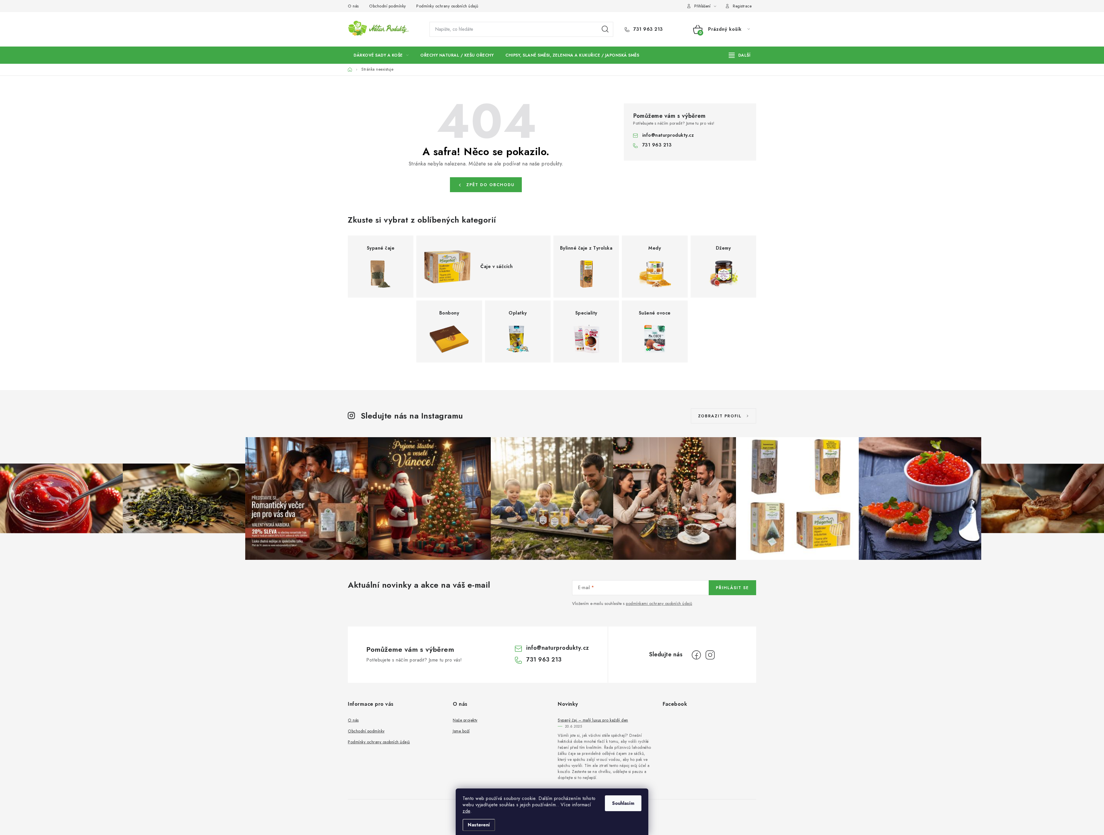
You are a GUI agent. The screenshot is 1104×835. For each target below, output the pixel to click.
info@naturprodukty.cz (668, 135)
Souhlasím (623, 803)
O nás (353, 6)
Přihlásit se (732, 588)
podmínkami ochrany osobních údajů (659, 603)
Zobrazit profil (720, 416)
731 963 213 (647, 29)
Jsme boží (461, 731)
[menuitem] (381, 55)
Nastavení (479, 824)
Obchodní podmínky (387, 6)
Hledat (605, 29)
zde (466, 811)
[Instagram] (710, 654)
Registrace (742, 6)
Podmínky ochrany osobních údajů (447, 6)
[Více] (739, 55)
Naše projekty (465, 720)
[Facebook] (696, 654)
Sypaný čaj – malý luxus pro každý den (593, 720)
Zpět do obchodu (490, 185)
